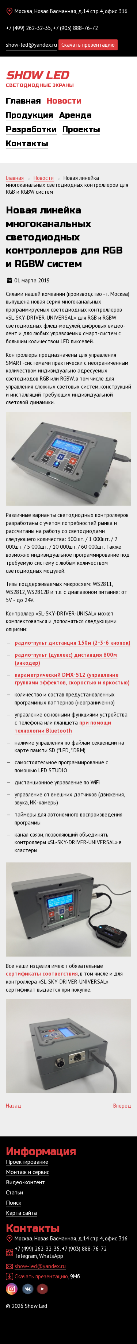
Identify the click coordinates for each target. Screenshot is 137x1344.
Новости (64, 101)
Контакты (27, 143)
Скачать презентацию (88, 44)
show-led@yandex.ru (31, 44)
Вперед (122, 1105)
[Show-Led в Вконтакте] (28, 1289)
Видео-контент (25, 1182)
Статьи (14, 1192)
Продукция (29, 115)
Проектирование (27, 1161)
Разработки (31, 129)
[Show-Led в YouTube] (42, 1289)
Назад (13, 1105)
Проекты (81, 129)
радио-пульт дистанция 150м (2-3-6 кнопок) (72, 642)
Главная (23, 101)
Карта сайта (21, 1212)
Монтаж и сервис (27, 1171)
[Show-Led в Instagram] (12, 1289)
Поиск (13, 1202)
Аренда (75, 115)
